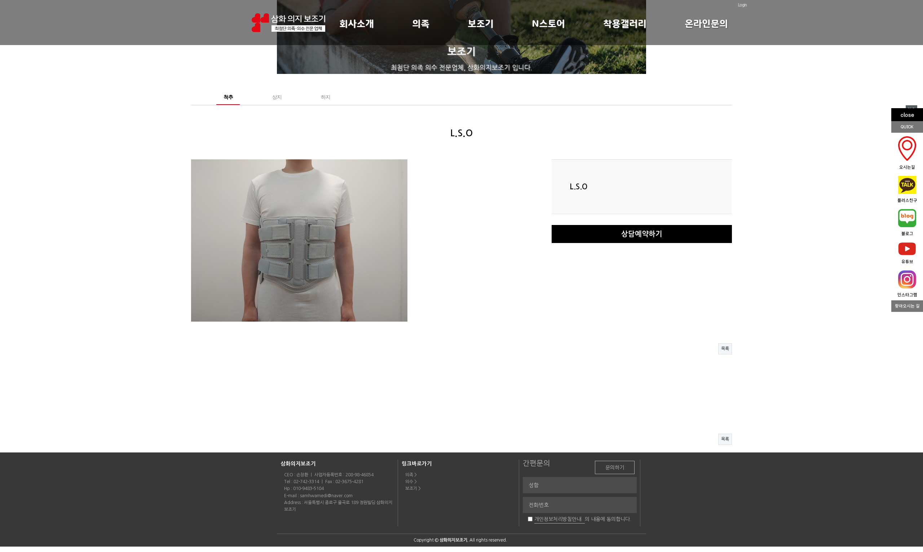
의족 (420, 23)
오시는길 (907, 167)
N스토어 (548, 23)
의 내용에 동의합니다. (608, 519)
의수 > (411, 482)
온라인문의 (706, 23)
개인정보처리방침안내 (557, 519)
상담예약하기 (641, 234)
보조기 (481, 23)
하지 (325, 97)
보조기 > (413, 488)
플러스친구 (907, 200)
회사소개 (356, 23)
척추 (228, 97)
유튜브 (907, 262)
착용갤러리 (624, 23)
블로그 (907, 233)
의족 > (411, 475)
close (907, 115)
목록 (725, 348)
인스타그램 (907, 295)
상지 (276, 97)
